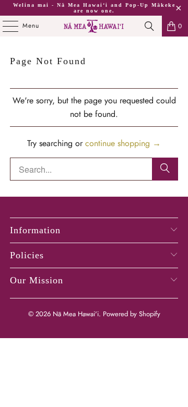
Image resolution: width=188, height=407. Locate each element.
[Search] (149, 26)
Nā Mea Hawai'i (76, 314)
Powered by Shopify (131, 314)
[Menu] (5, 26)
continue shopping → (123, 143)
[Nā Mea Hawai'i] (94, 26)
